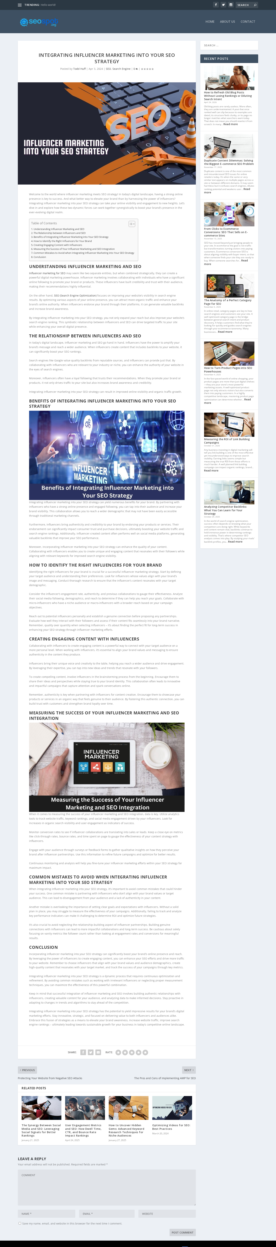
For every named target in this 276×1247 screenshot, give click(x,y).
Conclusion (40, 257)
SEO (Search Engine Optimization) (75, 295)
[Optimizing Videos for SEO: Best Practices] (172, 1108)
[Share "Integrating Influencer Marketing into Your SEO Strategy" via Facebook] (83, 1052)
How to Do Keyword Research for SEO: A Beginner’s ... (74, 5)
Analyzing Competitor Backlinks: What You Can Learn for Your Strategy (225, 510)
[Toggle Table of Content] (130, 224)
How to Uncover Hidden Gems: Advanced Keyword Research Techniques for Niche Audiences (126, 1130)
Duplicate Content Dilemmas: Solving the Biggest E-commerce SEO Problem (229, 162)
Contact (248, 22)
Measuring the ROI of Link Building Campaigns (227, 440)
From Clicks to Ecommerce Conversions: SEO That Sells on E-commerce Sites (226, 232)
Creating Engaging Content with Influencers (58, 245)
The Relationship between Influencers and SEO (60, 233)
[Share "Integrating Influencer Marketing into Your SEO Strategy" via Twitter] (90, 1052)
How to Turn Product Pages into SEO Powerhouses (228, 369)
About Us (227, 22)
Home (210, 22)
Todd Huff (79, 69)
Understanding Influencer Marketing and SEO (59, 229)
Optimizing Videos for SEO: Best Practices (171, 1126)
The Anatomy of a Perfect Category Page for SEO (228, 301)
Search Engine (121, 69)
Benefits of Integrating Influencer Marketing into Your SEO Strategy (71, 237)
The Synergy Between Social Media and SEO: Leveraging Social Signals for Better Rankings (41, 1130)
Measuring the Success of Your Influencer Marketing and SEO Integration (74, 249)
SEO (108, 69)
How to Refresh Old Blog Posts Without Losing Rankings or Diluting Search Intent (228, 96)
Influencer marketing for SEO (47, 273)
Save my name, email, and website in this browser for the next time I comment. (72, 1223)
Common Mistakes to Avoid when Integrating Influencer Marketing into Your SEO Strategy (84, 253)
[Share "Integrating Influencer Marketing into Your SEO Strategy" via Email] (98, 1052)
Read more (230, 124)
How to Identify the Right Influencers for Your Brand (63, 241)
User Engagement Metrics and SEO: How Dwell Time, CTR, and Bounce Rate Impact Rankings (83, 1130)
